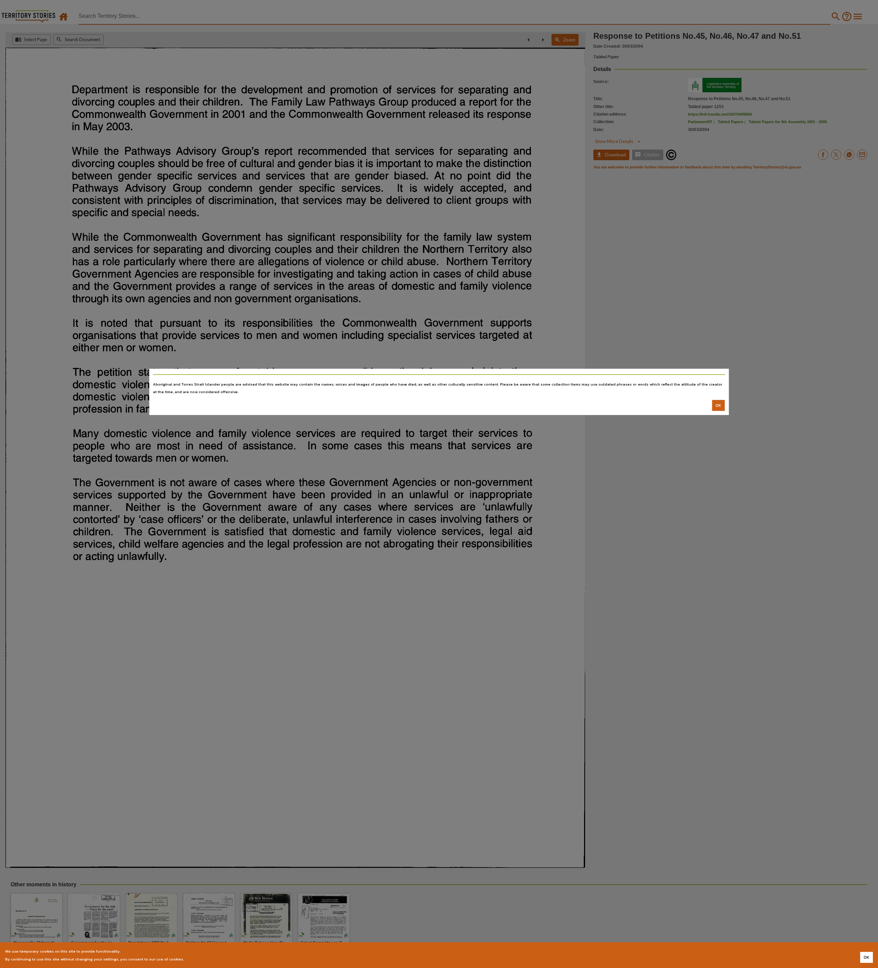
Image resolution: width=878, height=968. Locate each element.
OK (718, 405)
